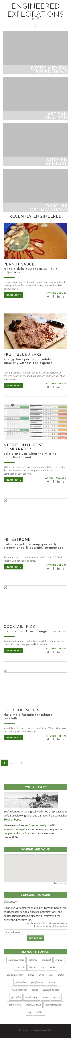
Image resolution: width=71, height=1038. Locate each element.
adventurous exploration (19, 829)
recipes (8, 833)
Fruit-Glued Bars (23, 355)
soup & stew (15, 1004)
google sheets (37, 982)
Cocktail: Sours (21, 710)
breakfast (46, 959)
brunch (58, 959)
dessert (32, 967)
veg (29, 1012)
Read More (13, 295)
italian (52, 982)
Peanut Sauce (19, 264)
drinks (52, 967)
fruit (51, 974)
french (31, 974)
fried (41, 974)
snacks (56, 997)
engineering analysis (37, 825)
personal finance (51, 989)
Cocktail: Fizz (19, 627)
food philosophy (15, 974)
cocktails (20, 967)
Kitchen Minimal (56, 293)
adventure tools (16, 959)
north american (19, 989)
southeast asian (33, 1004)
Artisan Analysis (56, 478)
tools (60, 829)
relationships (31, 997)
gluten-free (20, 982)
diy (42, 967)
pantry (35, 989)
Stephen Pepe (12, 819)
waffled (39, 1012)
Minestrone (17, 540)
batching (32, 959)
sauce (45, 997)
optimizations (26, 833)
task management (53, 1004)
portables (16, 997)
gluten (61, 974)
